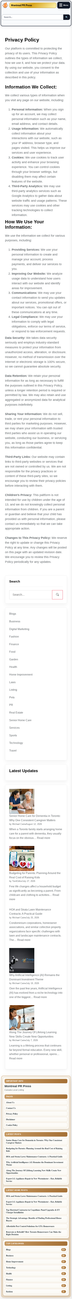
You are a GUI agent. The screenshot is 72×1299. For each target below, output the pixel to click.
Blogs (12, 613)
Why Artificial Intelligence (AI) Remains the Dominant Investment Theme (34, 977)
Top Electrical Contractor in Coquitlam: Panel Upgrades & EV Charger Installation (33, 1211)
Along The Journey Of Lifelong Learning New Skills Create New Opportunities (33, 1034)
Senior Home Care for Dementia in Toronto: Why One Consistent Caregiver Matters (34, 818)
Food (12, 651)
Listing (13, 689)
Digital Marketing (19, 629)
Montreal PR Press (21, 5)
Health (13, 667)
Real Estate (16, 712)
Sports (13, 735)
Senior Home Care (20, 720)
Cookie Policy (12, 1125)
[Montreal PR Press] (5, 5)
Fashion (14, 636)
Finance (14, 644)
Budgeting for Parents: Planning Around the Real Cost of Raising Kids (35, 875)
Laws (12, 682)
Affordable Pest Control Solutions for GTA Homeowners (30, 1226)
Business (14, 621)
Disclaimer (10, 1119)
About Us (10, 1102)
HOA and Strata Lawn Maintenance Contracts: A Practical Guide (30, 911)
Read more (44, 837)
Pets (12, 697)
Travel (13, 750)
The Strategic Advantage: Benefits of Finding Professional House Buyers (33, 1219)
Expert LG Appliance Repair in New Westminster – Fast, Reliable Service (34, 1179)
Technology (16, 743)
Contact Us (11, 1108)
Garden (13, 659)
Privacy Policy (12, 1113)
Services (14, 727)
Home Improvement (20, 674)
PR (11, 705)
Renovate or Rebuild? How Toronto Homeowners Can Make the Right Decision (33, 1233)
